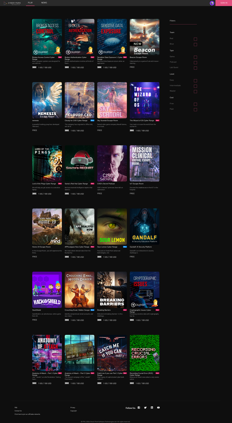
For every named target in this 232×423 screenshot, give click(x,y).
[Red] (195, 39)
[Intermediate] (195, 86)
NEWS (44, 3)
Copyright (73, 411)
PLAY (30, 3)
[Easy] (195, 80)
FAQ (16, 407)
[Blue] (195, 44)
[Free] (195, 104)
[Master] (195, 91)
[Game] (195, 57)
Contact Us (18, 411)
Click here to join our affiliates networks (27, 414)
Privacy (72, 407)
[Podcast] (195, 62)
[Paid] (195, 109)
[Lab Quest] (195, 68)
